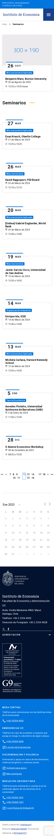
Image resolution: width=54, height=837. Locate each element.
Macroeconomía (14, 174)
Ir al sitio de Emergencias (18, 747)
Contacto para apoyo (16, 768)
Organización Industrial (18, 310)
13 (28, 474)
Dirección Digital (18, 829)
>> (52, 474)
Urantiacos (25, 825)
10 (14, 477)
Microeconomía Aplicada (19, 73)
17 (40, 474)
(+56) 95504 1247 (15, 802)
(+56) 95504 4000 (15, 721)
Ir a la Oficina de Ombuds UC (20, 808)
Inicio (4, 24)
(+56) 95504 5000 (15, 741)
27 (13, 518)
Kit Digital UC (19, 833)
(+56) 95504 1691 (15, 797)
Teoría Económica (15, 400)
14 (33, 474)
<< (2, 474)
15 (28, 477)
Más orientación (14, 774)
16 (33, 477)
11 (18, 477)
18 (44, 474)
